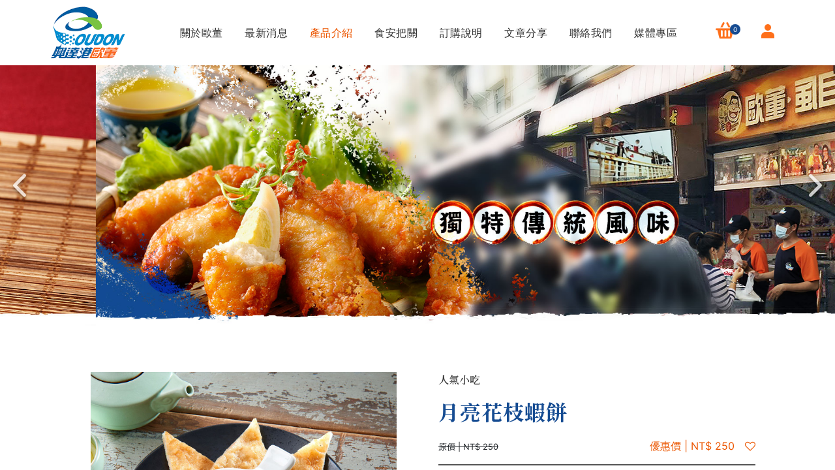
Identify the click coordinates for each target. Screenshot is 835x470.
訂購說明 (459, 32)
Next (815, 185)
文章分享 (524, 32)
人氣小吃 (459, 379)
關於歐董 (199, 32)
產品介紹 (329, 32)
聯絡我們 (589, 32)
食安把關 (394, 32)
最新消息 (264, 32)
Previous (19, 185)
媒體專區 (654, 32)
